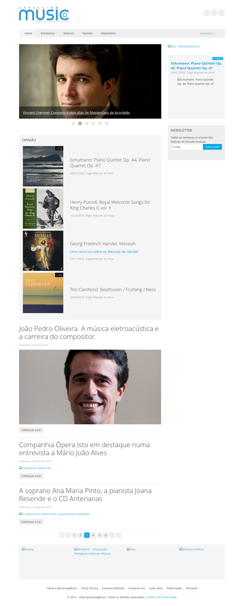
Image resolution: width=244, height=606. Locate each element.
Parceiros (192, 588)
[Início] (61, 535)
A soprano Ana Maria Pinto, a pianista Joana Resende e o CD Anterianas (85, 494)
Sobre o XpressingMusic (62, 588)
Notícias (68, 33)
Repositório (108, 33)
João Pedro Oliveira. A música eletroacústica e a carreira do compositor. (89, 332)
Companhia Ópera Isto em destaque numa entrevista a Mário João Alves (84, 448)
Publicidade (174, 588)
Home (28, 33)
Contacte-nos (136, 588)
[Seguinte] (112, 535)
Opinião (87, 33)
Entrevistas (47, 33)
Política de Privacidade (162, 597)
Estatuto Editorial (113, 588)
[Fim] (118, 535)
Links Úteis (156, 588)
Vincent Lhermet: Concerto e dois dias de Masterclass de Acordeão (76, 112)
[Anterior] (68, 535)
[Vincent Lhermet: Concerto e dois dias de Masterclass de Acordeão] (90, 81)
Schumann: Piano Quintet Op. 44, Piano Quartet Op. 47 (196, 65)
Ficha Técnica (89, 588)
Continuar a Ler (31, 430)
